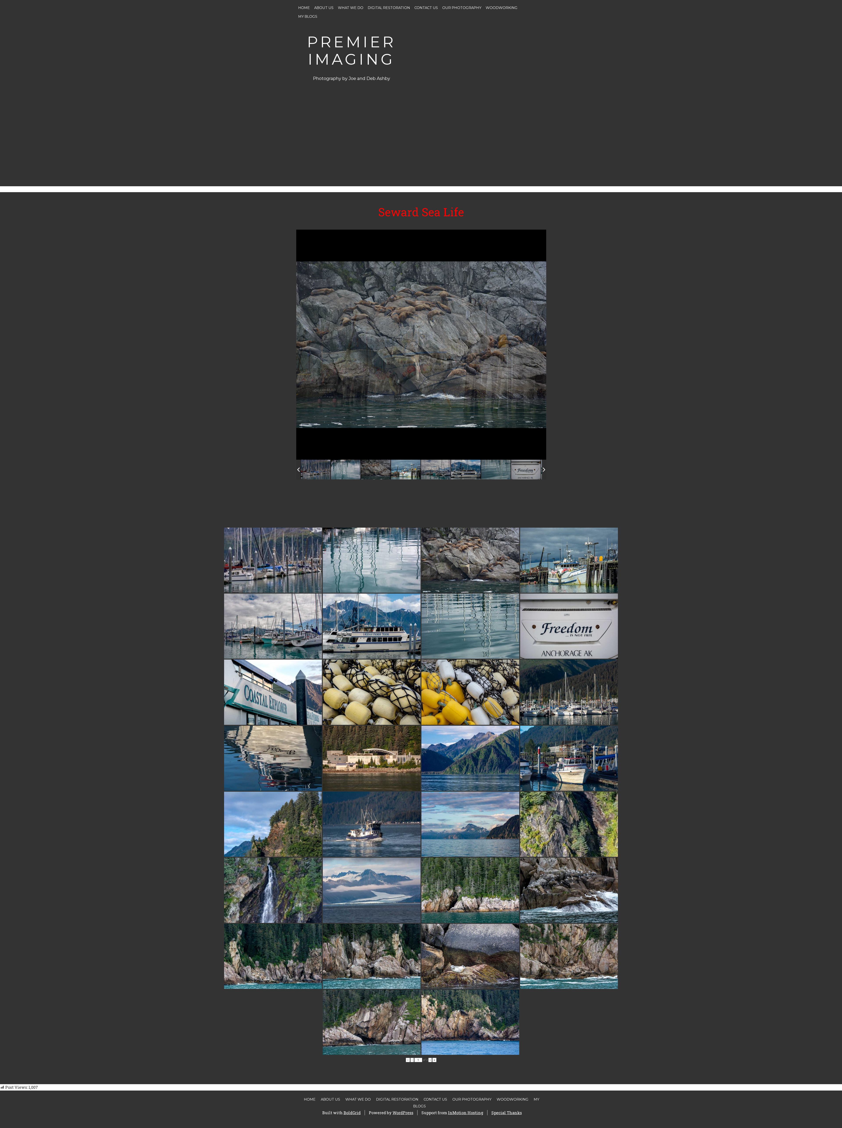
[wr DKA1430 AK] (406, 469)
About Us (324, 8)
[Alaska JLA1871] (376, 469)
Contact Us (426, 8)
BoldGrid (352, 1112)
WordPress (402, 1112)
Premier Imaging (351, 50)
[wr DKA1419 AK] (345, 469)
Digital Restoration (389, 8)
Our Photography (461, 8)
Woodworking (501, 8)
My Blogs (307, 16)
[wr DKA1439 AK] (466, 470)
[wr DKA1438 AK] (526, 469)
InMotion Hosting (465, 1112)
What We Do (350, 8)
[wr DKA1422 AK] (436, 469)
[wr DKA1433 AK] (496, 470)
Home (304, 8)
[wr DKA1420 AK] (315, 469)
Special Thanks (506, 1112)
